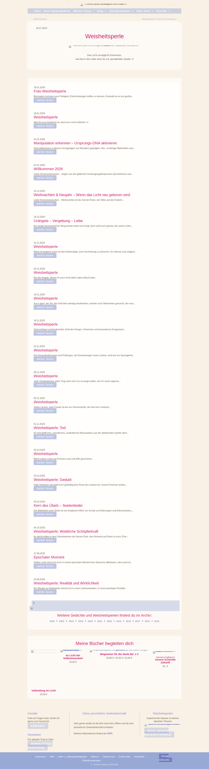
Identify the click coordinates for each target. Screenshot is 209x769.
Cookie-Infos (125, 756)
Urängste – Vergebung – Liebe (58, 221)
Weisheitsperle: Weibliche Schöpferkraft (66, 531)
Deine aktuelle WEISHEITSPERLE (157, 732)
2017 (137, 621)
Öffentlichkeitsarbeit (91, 760)
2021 (99, 621)
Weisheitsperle (46, 117)
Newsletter (139, 756)
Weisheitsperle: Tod (50, 428)
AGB (52, 756)
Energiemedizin (119, 11)
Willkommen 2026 (48, 169)
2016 (147, 621)
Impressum (40, 756)
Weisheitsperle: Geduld (52, 480)
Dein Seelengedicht (57, 11)
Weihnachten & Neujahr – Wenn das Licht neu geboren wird (82, 195)
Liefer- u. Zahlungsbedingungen (72, 756)
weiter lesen (45, 100)
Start (37, 11)
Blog (100, 11)
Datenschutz (109, 756)
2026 (52, 621)
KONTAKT (38, 725)
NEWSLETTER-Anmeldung (40, 745)
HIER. (110, 733)
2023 (80, 621)
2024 (71, 621)
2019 (118, 621)
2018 (128, 621)
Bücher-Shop (82, 11)
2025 (61, 621)
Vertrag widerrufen (164, 758)
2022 (90, 621)
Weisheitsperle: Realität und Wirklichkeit (66, 583)
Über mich (143, 11)
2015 (156, 621)
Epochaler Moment (49, 557)
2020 (109, 621)
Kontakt (161, 11)
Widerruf (95, 756)
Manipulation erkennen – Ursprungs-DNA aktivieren (75, 143)
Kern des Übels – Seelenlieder (58, 505)
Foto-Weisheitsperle (50, 91)
